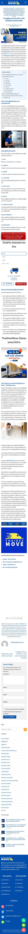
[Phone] (24, 920)
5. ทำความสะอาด (8, 85)
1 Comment (9, 834)
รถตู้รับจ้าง (4, 744)
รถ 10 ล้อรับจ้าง (19, 887)
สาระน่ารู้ (14, 16)
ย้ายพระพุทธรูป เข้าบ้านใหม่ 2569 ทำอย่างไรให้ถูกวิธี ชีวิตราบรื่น (15, 832)
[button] (2, 3)
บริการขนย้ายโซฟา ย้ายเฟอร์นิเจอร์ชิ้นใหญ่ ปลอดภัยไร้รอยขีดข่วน (15, 820)
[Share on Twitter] (12, 618)
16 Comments (10, 828)
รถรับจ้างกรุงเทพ (19, 8)
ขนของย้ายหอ (4, 883)
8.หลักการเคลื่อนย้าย (9, 90)
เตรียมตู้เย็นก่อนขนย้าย (8, 76)
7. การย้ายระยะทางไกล (9, 88)
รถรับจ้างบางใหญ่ (5, 766)
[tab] (14, 253)
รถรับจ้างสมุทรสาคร (14, 15)
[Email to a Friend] (15, 618)
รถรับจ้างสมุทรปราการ (14, 14)
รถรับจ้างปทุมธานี (13, 11)
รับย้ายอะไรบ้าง (21, 15)
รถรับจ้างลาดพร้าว (12, 633)
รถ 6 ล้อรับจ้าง (19, 883)
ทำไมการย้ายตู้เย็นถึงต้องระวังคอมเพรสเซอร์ (13, 75)
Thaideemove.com (14, 26)
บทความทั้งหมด (6, 8)
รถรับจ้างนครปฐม (6, 627)
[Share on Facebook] (9, 618)
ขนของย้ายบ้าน (5, 880)
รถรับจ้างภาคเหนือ (15, 12)
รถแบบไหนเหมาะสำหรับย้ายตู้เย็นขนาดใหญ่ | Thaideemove (13, 96)
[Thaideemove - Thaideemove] (14, 2)
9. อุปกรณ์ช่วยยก (8, 92)
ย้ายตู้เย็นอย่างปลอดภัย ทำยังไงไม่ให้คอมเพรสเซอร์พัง (15, 845)
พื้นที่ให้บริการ (13, 8)
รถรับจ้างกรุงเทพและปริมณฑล (14, 9)
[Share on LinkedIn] (21, 618)
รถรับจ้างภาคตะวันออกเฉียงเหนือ (9, 781)
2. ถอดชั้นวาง (7, 80)
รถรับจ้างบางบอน (18, 10)
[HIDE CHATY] (24, 930)
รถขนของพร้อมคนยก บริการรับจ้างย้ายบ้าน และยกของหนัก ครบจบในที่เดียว (16, 825)
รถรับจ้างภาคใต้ (15, 632)
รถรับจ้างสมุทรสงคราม (7, 802)
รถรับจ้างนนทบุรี (11, 10)
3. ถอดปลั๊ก (7, 82)
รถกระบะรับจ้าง (19, 880)
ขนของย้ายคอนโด (5, 887)
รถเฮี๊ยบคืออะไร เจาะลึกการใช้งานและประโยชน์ (7, 655)
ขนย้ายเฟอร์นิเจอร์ (5, 891)
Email (5, 695)
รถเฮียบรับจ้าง (19, 891)
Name (5, 687)
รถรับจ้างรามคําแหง (16, 13)
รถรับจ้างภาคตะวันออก (14, 12)
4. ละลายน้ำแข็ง (8, 83)
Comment (6, 674)
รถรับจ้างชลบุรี (18, 9)
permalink (18, 636)
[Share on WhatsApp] (7, 618)
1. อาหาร (6, 78)
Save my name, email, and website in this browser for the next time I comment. (13, 711)
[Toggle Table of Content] (23, 72)
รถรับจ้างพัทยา (20, 11)
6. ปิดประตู (7, 87)
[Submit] (25, 729)
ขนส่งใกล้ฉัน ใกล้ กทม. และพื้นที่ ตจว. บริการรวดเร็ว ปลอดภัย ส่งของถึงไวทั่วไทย (21, 655)
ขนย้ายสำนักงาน (5, 894)
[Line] (24, 925)
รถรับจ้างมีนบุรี (8, 13)
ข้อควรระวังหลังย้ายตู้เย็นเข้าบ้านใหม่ (11, 94)
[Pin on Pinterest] (18, 618)
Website (5, 702)
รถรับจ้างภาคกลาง (6, 774)
